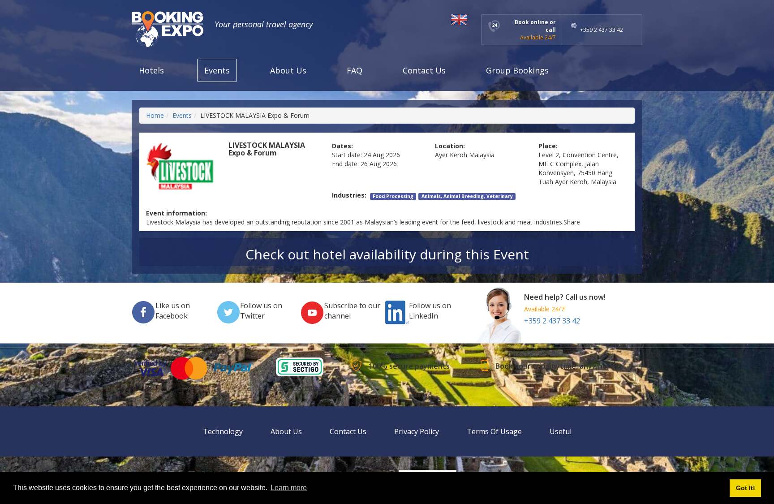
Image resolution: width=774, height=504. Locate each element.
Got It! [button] (745, 487)
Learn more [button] (289, 487)
